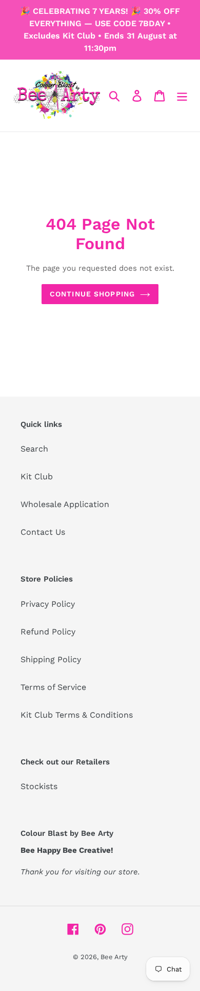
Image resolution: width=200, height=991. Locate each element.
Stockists (39, 786)
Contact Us (43, 532)
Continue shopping (92, 294)
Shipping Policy (51, 659)
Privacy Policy (48, 604)
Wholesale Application (65, 504)
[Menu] (182, 95)
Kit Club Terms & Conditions (77, 715)
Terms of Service (53, 687)
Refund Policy (48, 632)
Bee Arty (114, 957)
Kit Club (37, 476)
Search (34, 449)
